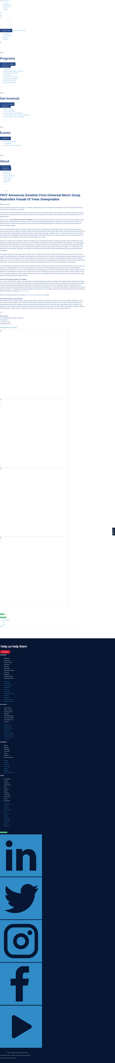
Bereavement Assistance (11, 73)
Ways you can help (9, 111)
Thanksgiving (8, 143)
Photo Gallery (8, 177)
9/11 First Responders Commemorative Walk (16, 115)
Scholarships (7, 75)
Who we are (5, 167)
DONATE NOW (6, 30)
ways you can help (7, 104)
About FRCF (7, 172)
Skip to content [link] (4, 1)
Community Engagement (11, 78)
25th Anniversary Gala (10, 141)
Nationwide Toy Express (11, 77)
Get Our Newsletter (9, 176)
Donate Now (5, 169)
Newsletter (6, 755)
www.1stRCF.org (24, 291)
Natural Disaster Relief (10, 82)
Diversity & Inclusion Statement (6, 790)
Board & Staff (7, 800)
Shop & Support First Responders (13, 113)
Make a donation (8, 109)
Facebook (29, 295)
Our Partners (7, 174)
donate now (5, 66)
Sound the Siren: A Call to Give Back (14, 117)
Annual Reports (7, 778)
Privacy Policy (7, 794)
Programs (6, 4)
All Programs (7, 69)
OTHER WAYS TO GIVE (19, 30)
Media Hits (7, 181)
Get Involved (7, 6)
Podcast (6, 753)
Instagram (41, 295)
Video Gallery (7, 179)
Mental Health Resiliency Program (13, 71)
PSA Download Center (8, 757)
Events (6, 8)
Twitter (34, 295)
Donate (113, 531)
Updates (6, 745)
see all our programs (7, 64)
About (5, 9)
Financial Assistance (9, 80)
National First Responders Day (12, 145)
